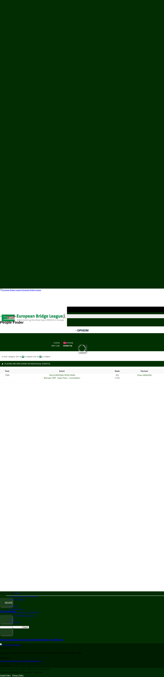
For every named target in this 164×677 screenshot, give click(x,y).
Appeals (12, 619)
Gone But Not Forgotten (17, 599)
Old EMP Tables (15, 622)
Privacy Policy (18, 675)
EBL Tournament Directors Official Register (24, 596)
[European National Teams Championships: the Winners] (6, 634)
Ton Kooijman (8, 611)
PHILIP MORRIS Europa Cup (24, 616)
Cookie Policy (5, 675)
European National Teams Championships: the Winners (31, 639)
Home (2, 316)
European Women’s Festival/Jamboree (26, 612)
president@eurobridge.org (31, 661)
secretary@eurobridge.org (10, 661)
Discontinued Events (16, 609)
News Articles (14, 606)
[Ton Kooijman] (6, 606)
